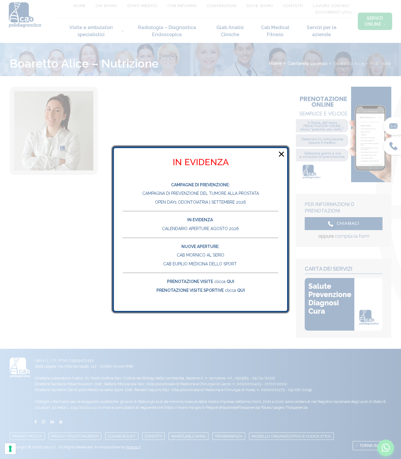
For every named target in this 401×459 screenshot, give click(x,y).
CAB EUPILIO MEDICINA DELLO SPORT (200, 264)
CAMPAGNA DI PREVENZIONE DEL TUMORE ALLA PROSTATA (200, 193)
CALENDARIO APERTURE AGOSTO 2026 (200, 228)
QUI (230, 281)
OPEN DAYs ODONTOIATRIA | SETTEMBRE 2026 (200, 202)
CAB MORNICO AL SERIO (200, 255)
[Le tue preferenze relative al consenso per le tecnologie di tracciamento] (10, 448)
